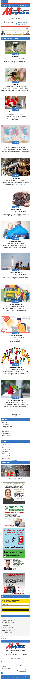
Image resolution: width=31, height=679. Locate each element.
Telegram (20, 24)
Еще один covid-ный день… (15, 400)
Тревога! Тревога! (15, 210)
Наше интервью (6, 435)
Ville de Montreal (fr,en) (8, 622)
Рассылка (25, 24)
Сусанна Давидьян (7, 455)
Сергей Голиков (6, 444)
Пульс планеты (6, 431)
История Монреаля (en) (8, 619)
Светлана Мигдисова (7, 449)
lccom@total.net (23, 22)
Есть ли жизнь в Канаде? (8, 424)
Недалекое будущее (15, 273)
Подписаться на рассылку (5, 669)
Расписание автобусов (8, 632)
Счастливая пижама (15, 112)
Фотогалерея (6, 463)
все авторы (15, 460)
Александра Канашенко (8, 446)
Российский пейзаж (7, 426)
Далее (21, 416)
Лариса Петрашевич (7, 457)
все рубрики (15, 439)
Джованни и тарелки (15, 336)
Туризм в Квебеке (7, 630)
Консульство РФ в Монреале (10, 629)
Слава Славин (6, 448)
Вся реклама (20, 668)
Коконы (15, 84)
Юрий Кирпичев (6, 453)
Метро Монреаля (6, 634)
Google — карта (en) (7, 620)
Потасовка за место (15, 304)
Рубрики (4, 419)
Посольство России (7, 624)
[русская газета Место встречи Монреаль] (15, 647)
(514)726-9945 (9, 22)
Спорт (3, 437)
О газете (3, 662)
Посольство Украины (7, 625)
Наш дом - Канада (6, 422)
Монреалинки (5, 433)
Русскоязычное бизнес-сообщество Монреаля (23, 670)
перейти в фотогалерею (15, 478)
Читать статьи (20, 662)
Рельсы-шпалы (15, 178)
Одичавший (15, 57)
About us (3, 666)
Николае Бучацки (6, 458)
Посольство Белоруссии (8, 627)
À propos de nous (5, 664)
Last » (26, 416)
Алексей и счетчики (15, 241)
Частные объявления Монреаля (22, 664)
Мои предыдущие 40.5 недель (15, 145)
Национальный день (15, 367)
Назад (6, 416)
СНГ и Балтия (5, 428)
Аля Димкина (5, 451)
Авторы (4, 441)
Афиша (4, 430)
